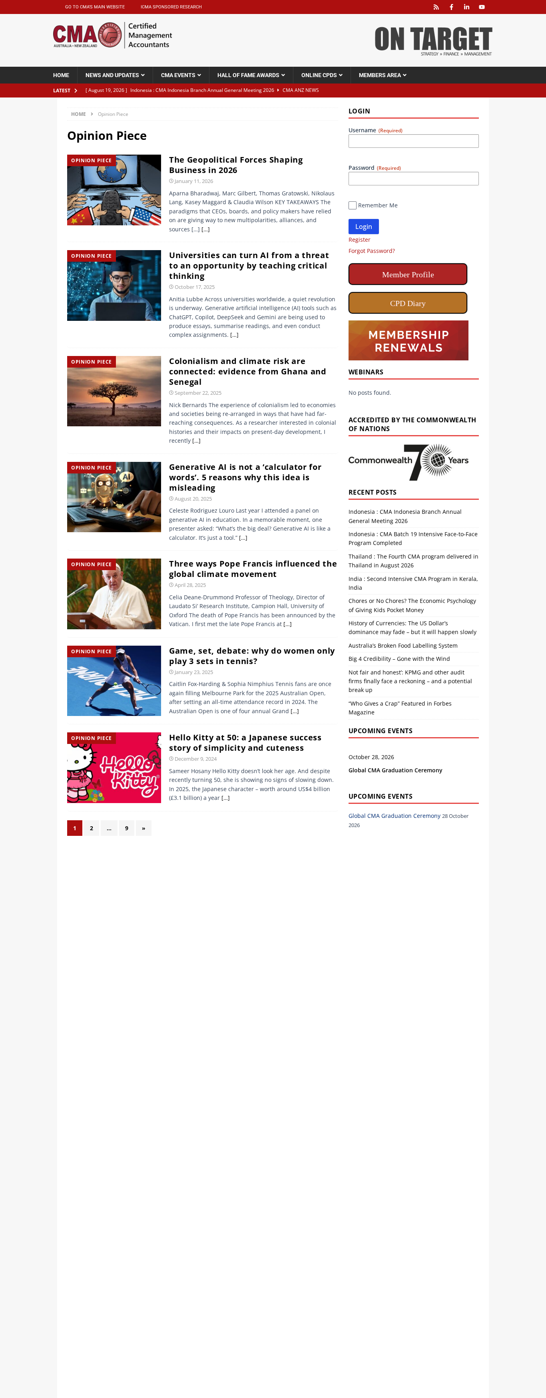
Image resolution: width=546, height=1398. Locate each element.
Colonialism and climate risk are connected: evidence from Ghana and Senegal (248, 371)
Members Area (380, 75)
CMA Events (178, 75)
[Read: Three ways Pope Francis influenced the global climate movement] (114, 593)
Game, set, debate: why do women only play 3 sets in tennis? (252, 655)
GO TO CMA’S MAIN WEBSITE (95, 7)
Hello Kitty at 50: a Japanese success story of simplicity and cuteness (245, 742)
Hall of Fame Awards (248, 75)
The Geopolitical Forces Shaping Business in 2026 (236, 164)
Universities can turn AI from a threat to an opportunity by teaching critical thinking (249, 265)
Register (360, 239)
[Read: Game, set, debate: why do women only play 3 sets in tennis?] (114, 680)
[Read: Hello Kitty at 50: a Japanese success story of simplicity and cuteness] (114, 767)
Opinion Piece (91, 160)
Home (61, 75)
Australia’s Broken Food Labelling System (403, 645)
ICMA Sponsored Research (171, 7)
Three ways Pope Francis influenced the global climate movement (253, 568)
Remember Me (378, 205)
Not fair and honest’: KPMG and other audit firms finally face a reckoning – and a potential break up (410, 681)
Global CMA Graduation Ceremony (395, 770)
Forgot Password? (372, 251)
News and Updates (112, 75)
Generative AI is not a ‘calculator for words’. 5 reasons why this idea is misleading (245, 477)
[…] (205, 229)
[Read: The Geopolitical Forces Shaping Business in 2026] (114, 189)
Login (363, 226)
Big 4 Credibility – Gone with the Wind (399, 658)
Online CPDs (319, 75)
